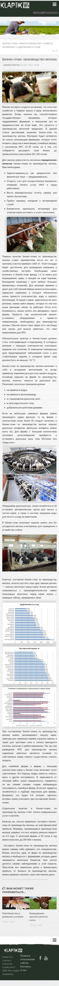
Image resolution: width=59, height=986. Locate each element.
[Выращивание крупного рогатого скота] (43, 903)
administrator (11, 65)
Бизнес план (10, 43)
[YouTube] (46, 958)
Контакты (25, 966)
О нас (23, 970)
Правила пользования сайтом (27, 959)
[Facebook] (40, 958)
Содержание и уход (28, 47)
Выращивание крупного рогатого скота (38, 916)
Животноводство (30, 43)
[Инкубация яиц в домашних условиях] (15, 903)
